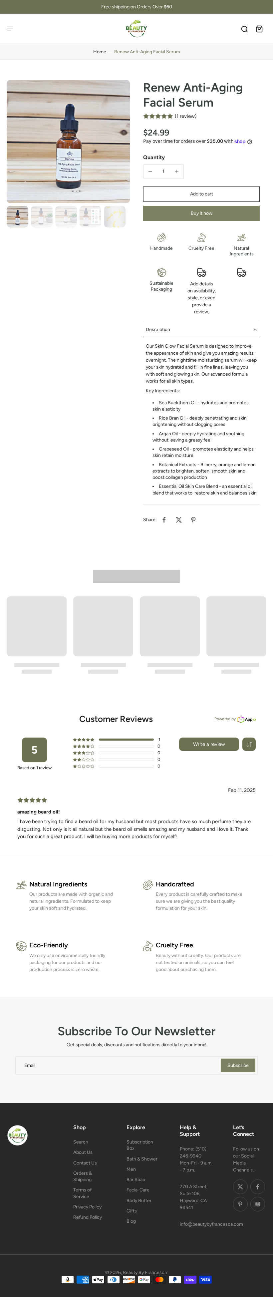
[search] (244, 28)
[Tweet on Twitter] (178, 519)
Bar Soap (136, 1179)
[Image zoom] (68, 141)
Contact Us (85, 1162)
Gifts (132, 1210)
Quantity (154, 157)
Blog (131, 1221)
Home (99, 52)
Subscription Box (140, 1145)
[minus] (150, 171)
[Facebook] (257, 1186)
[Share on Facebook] (164, 519)
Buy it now (201, 213)
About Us (83, 1152)
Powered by (225, 719)
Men (131, 1169)
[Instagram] (257, 1204)
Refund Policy (87, 1217)
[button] (201, 194)
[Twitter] (240, 1186)
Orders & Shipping (82, 1176)
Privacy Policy (87, 1206)
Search (80, 1142)
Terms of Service (82, 1193)
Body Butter (139, 1200)
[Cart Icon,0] (259, 29)
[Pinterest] (240, 1204)
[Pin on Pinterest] (193, 519)
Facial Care (138, 1190)
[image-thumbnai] (17, 216)
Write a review (209, 744)
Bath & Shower (142, 1158)
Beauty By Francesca (145, 1272)
